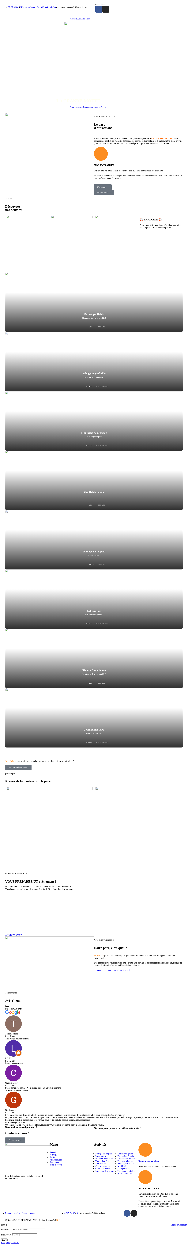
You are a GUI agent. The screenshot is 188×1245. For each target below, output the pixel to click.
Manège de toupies (94, 551)
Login (4, 1240)
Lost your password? (10, 1242)
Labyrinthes (94, 610)
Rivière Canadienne (94, 670)
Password (6, 1235)
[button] (112, 970)
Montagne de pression (94, 432)
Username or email (10, 1229)
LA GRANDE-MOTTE (162, 138)
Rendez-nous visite (148, 1161)
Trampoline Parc (94, 729)
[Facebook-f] (127, 1213)
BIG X (59, 1220)
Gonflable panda (94, 492)
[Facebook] (98, 9)
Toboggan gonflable (94, 373)
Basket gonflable (94, 314)
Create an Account (179, 1225)
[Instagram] (105, 9)
